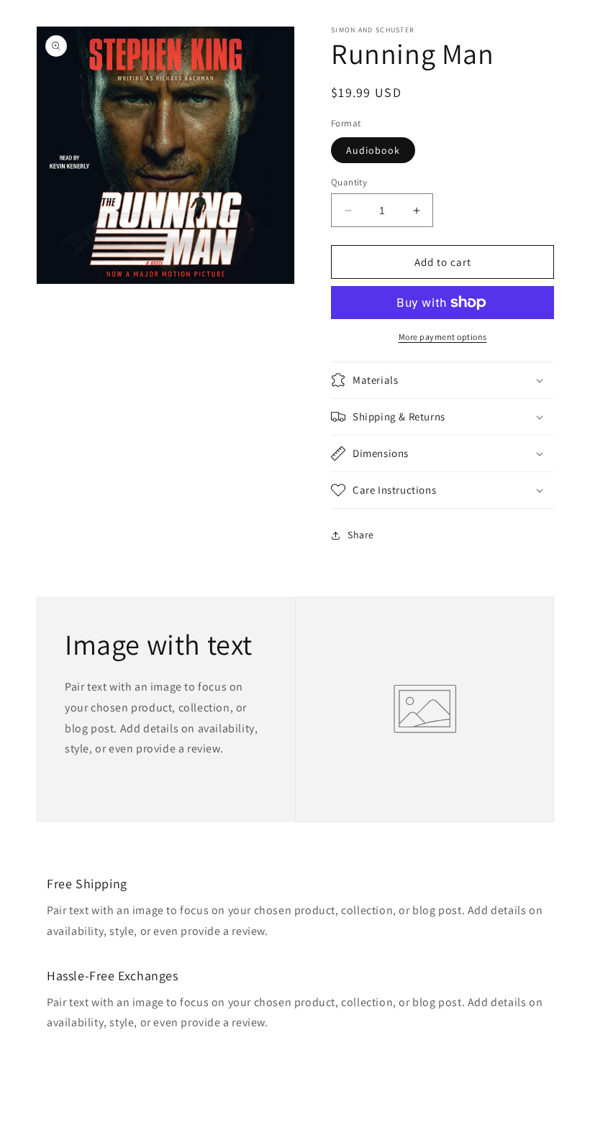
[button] (442, 380)
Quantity (349, 182)
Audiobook (373, 150)
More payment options (443, 336)
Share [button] (361, 534)
